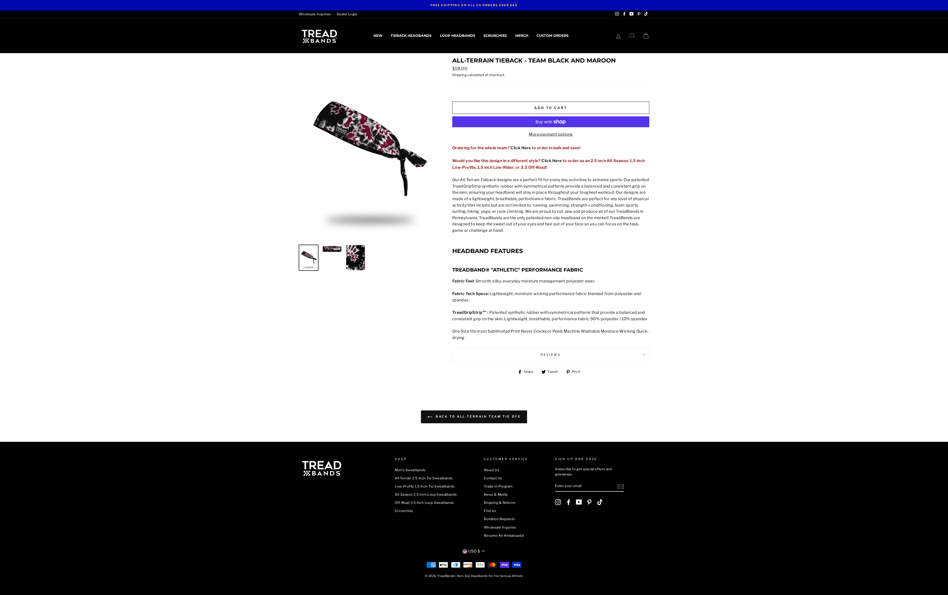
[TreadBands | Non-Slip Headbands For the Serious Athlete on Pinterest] (589, 502)
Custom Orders (552, 35)
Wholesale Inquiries (315, 14)
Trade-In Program (498, 486)
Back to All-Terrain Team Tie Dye (477, 417)
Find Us (490, 511)
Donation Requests (499, 519)
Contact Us (493, 478)
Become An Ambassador (504, 535)
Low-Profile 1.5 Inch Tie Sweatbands (424, 486)
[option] (474, 5)
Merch (521, 35)
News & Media (496, 494)
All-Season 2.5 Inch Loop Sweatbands (426, 494)
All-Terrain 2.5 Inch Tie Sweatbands (424, 478)
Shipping (459, 75)
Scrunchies (495, 35)
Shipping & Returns (499, 503)
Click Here (521, 148)
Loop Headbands (457, 35)
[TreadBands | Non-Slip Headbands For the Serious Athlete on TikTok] (600, 502)
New (378, 35)
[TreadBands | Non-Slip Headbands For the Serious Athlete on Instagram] (558, 502)
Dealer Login (347, 14)
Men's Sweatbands (410, 470)
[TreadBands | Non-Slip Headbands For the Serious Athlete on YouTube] (579, 502)
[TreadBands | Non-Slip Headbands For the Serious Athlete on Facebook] (569, 502)
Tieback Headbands (411, 35)
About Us (491, 470)
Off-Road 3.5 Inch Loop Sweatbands (424, 503)
